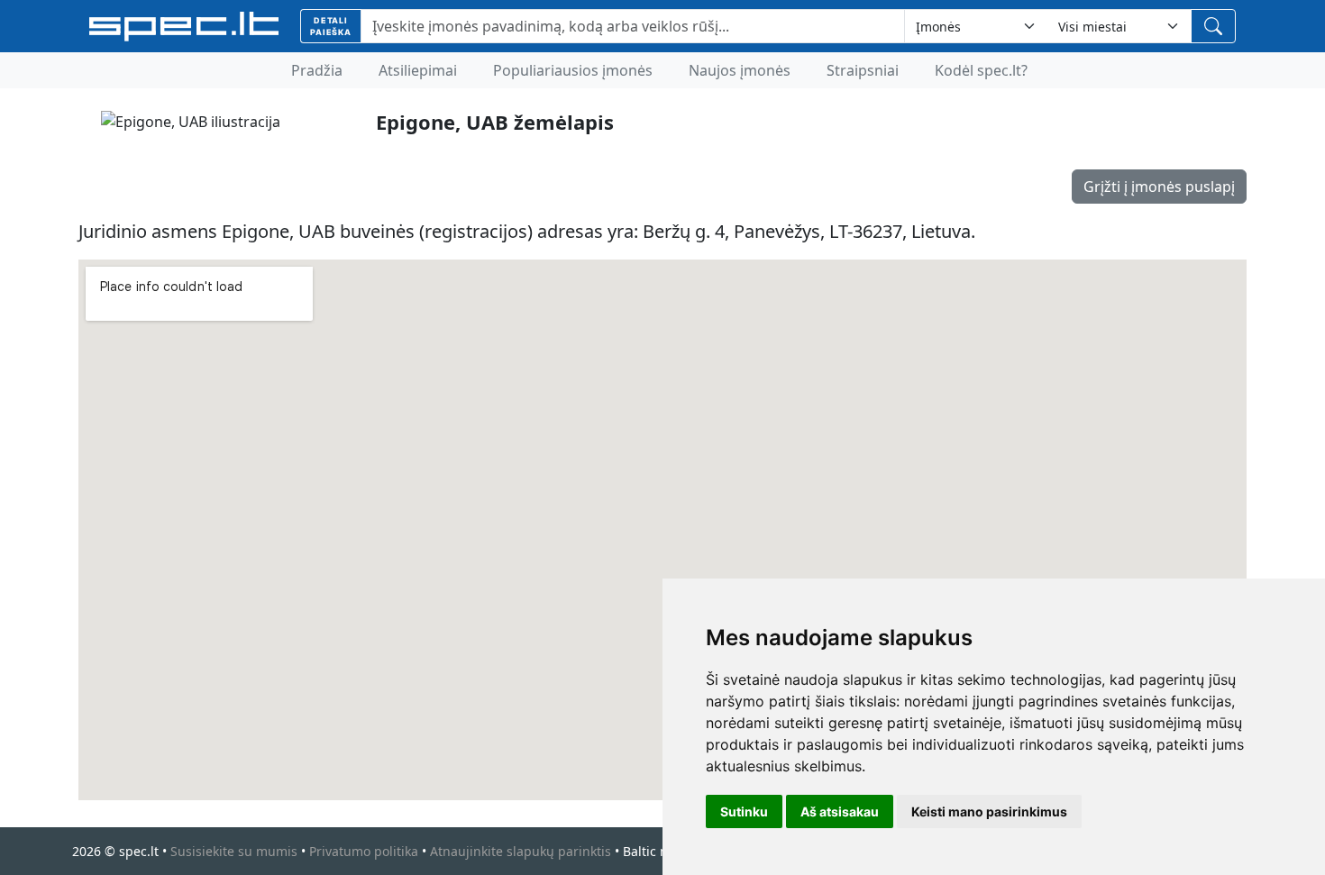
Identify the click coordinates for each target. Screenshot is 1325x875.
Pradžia (317, 70)
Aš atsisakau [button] (839, 811)
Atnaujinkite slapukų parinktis (520, 851)
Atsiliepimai (418, 70)
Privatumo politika (363, 851)
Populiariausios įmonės (573, 70)
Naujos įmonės (739, 70)
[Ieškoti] (1213, 26)
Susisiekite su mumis (233, 851)
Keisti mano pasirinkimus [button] (989, 811)
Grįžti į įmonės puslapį (1159, 186)
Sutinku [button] (744, 811)
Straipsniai (863, 70)
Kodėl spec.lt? (981, 70)
